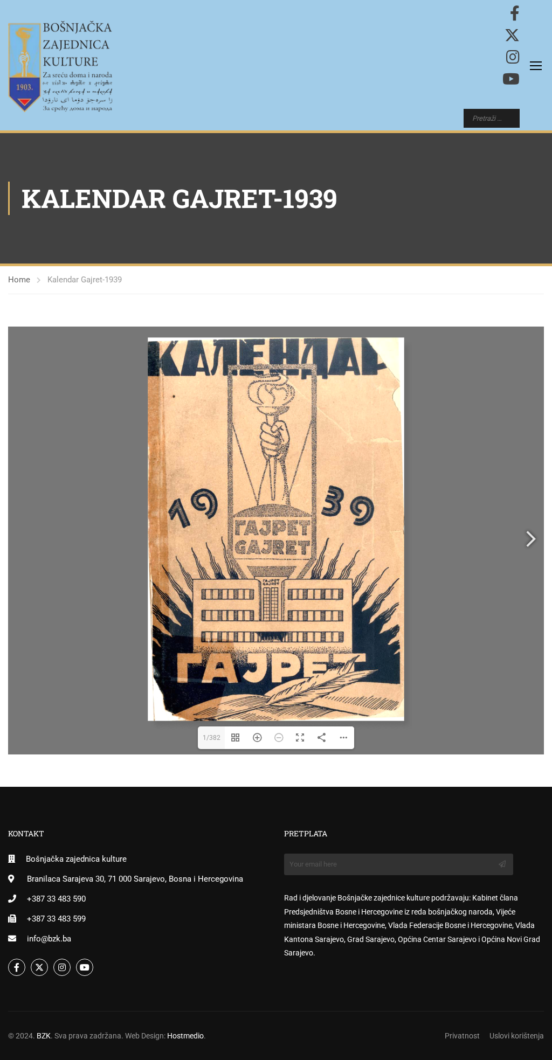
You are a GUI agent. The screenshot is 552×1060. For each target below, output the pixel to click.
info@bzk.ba (49, 939)
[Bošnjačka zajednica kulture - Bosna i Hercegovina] (60, 66)
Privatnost (462, 1035)
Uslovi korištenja (516, 1035)
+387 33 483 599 (56, 919)
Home (19, 280)
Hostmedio (185, 1035)
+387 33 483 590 (56, 899)
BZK (44, 1035)
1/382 (211, 738)
